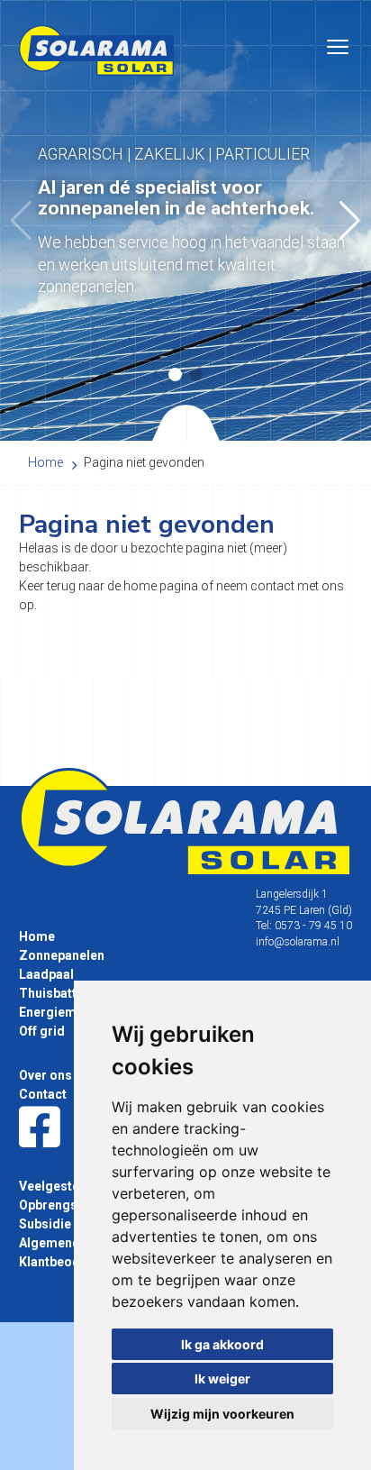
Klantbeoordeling (71, 1262)
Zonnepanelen (61, 955)
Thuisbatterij (57, 993)
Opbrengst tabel (66, 1205)
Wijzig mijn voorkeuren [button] (222, 1413)
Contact (43, 1094)
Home (37, 936)
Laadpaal (46, 974)
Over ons (45, 1075)
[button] (350, 221)
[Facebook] (39, 1128)
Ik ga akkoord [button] (222, 1344)
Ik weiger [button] (222, 1378)
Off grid (42, 1031)
